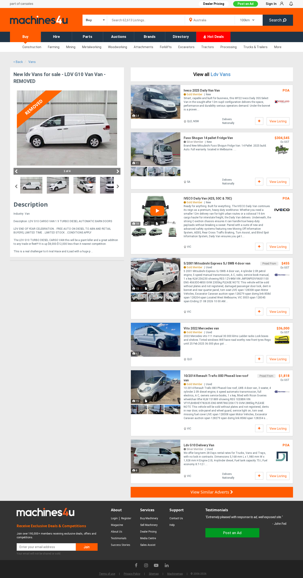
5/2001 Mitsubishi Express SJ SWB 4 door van (217, 263)
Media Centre (148, 538)
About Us (116, 531)
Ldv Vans (221, 74)
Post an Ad (246, 4)
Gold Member (194, 94)
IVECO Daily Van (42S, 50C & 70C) (208, 198)
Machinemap (175, 573)
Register (126, 518)
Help (172, 525)
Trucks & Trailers (255, 47)
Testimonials (118, 538)
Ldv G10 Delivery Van (199, 445)
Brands (149, 37)
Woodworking (117, 47)
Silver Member (195, 141)
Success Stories (120, 545)
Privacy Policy (132, 573)
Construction (31, 47)
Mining (70, 47)
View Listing (278, 121)
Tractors (207, 47)
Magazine (117, 525)
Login (114, 518)
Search (276, 20)
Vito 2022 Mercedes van (201, 328)
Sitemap (154, 573)
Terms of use (107, 573)
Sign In (271, 4)
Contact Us (176, 518)
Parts (87, 37)
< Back (18, 62)
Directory (181, 37)
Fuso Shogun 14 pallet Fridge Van (208, 138)
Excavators (186, 47)
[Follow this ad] (259, 121)
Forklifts (166, 47)
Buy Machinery (149, 518)
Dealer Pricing (148, 531)
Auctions (118, 37)
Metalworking (91, 47)
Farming (53, 47)
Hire (56, 37)
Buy (25, 37)
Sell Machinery (148, 525)
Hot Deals (215, 37)
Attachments (143, 47)
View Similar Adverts (210, 492)
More (277, 47)
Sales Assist (147, 545)
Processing (228, 47)
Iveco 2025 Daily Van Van (202, 90)
